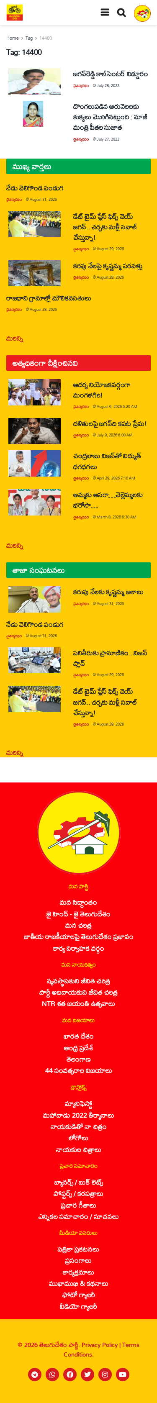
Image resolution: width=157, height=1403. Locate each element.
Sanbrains (139, 1394)
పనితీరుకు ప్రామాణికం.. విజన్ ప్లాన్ (110, 658)
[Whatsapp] (52, 1374)
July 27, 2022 (108, 139)
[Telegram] (34, 1374)
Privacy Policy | (102, 1345)
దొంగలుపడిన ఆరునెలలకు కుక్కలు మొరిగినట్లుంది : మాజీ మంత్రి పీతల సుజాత (110, 116)
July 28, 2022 (108, 86)
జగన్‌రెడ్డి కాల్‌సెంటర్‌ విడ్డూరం (110, 73)
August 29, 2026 (110, 249)
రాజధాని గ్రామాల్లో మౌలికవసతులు (48, 298)
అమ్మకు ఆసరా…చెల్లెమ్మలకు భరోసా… (107, 499)
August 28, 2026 (43, 309)
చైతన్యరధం (81, 86)
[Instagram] (105, 1374)
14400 (45, 38)
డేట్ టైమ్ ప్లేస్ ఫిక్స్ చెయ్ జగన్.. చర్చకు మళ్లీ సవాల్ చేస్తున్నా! (105, 226)
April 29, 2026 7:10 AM (116, 478)
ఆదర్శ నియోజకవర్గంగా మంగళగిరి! (102, 389)
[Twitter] (87, 1374)
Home (12, 38)
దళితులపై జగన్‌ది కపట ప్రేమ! (110, 423)
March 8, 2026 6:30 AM (116, 517)
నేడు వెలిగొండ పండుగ (35, 188)
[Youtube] (122, 1374)
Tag (29, 38)
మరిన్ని (14, 338)
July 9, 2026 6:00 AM (115, 435)
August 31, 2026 (43, 199)
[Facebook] (70, 1374)
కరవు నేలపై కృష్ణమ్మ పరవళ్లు (107, 265)
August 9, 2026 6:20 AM (117, 406)
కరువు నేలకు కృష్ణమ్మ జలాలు (108, 591)
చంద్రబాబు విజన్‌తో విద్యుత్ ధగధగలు (107, 461)
